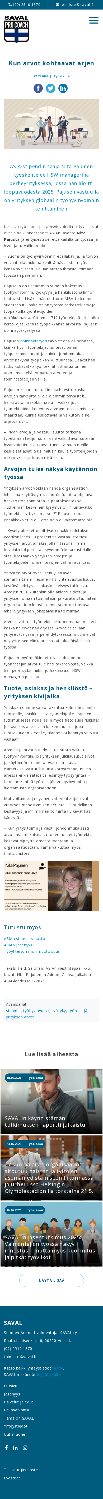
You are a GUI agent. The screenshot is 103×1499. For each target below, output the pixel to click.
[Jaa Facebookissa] (39, 88)
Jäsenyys (12, 1394)
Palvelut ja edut (18, 1401)
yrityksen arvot (20, 1016)
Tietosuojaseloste (21, 1469)
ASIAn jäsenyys (19, 944)
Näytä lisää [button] (51, 1280)
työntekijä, (79, 1010)
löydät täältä (49, 1374)
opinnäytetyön (33, 340)
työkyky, (60, 1010)
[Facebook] (6, 1447)
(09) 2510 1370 (26, 4)
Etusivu (10, 1385)
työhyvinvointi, (37, 1010)
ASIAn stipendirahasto (24, 938)
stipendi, (14, 1010)
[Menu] (94, 20)
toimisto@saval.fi (77, 4)
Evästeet (12, 1477)
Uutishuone (14, 1434)
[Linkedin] (15, 1447)
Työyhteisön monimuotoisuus (32, 951)
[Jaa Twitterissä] (51, 88)
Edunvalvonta (16, 1409)
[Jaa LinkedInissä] (63, 88)
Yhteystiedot (15, 1426)
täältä (57, 1368)
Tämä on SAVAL (19, 1418)
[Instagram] (25, 1447)
